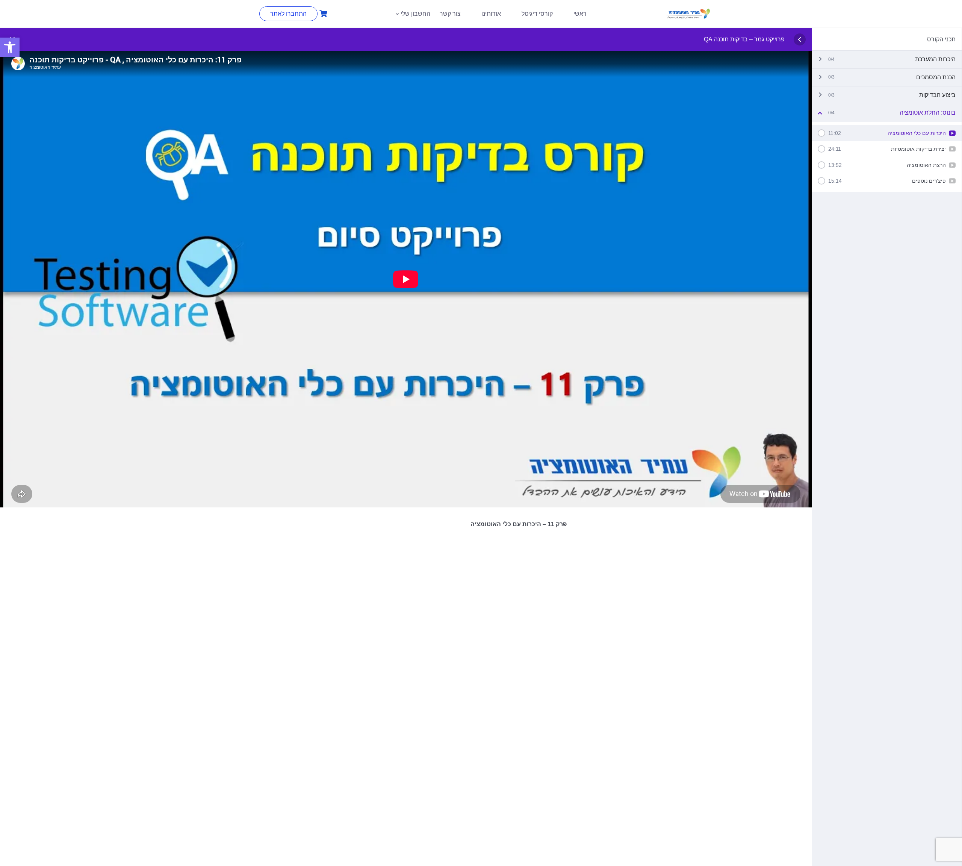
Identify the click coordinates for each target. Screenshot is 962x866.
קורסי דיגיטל (537, 14)
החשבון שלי (415, 14)
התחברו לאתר (288, 14)
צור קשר (450, 14)
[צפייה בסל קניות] (322, 13)
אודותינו (491, 14)
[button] (10, 47)
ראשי (580, 14)
